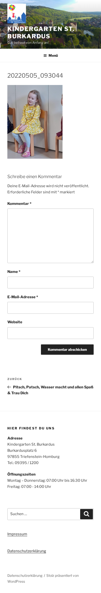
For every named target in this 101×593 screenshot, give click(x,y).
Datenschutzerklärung (26, 551)
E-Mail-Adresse (22, 297)
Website (14, 322)
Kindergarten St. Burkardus (41, 32)
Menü (53, 55)
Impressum (17, 534)
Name (13, 271)
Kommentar (19, 203)
